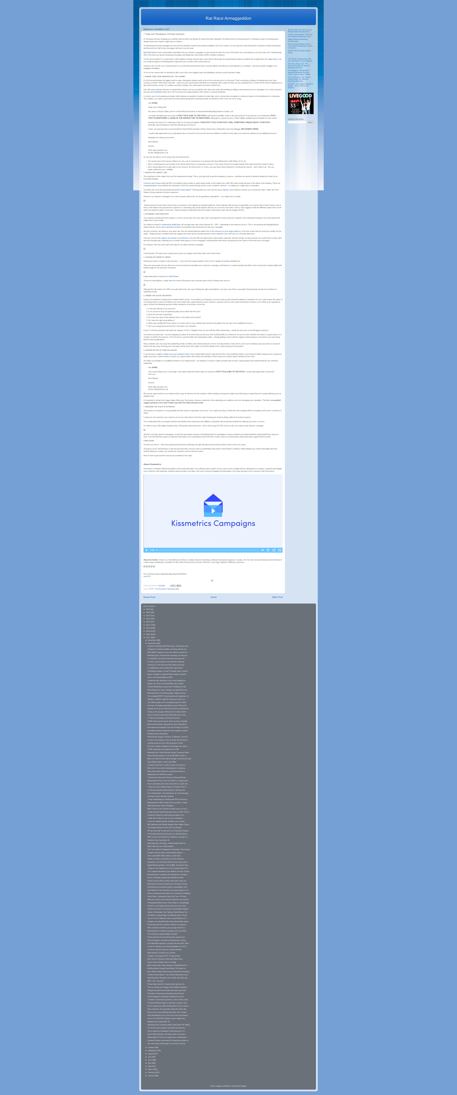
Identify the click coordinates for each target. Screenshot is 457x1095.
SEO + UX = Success (155, 981)
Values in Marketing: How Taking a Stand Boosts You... (168, 912)
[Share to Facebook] (178, 585)
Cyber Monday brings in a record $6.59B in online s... (167, 755)
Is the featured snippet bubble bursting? (162, 934)
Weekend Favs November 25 (158, 840)
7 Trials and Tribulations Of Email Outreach (163, 718)
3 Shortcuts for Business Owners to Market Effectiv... (167, 777)
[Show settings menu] (268, 550)
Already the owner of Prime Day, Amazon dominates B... (168, 709)
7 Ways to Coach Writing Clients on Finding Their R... (167, 787)
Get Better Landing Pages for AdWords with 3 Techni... (168, 915)
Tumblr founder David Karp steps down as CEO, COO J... (169, 812)
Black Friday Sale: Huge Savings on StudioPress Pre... (167, 965)
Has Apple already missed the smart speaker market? (167, 731)
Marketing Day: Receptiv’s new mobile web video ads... (168, 978)
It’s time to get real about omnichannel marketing (165, 662)
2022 (148, 622)
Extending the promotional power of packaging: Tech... (168, 887)
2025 (148, 612)
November (152, 643)
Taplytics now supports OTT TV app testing (163, 956)
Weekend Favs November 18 (158, 1022)
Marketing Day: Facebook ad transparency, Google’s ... (168, 874)
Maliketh (227, 1086)
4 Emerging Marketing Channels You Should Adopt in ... (168, 834)
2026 (148, 609)
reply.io (164, 238)
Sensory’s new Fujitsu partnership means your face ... (167, 906)
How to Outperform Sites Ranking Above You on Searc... (168, 1006)
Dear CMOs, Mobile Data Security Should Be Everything (168, 971)
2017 (148, 637)
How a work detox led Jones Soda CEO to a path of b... (168, 784)
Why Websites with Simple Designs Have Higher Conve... (168, 824)
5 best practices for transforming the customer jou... (166, 937)
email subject (185, 190)
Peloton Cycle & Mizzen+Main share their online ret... (167, 881)
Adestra (226, 190)
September (152, 1050)
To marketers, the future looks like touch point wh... (166, 658)
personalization (156, 92)
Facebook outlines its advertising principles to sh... (166, 815)
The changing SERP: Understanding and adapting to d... (168, 696)
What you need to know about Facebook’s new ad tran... (168, 899)
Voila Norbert (174, 276)
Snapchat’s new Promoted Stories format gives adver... (168, 862)
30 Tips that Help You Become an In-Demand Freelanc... (168, 831)
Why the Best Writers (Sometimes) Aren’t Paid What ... (167, 724)
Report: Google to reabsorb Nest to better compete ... (167, 674)
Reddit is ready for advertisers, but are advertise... (166, 859)
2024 (148, 615)
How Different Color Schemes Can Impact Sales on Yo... (168, 890)
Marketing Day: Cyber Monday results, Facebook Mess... (168, 752)
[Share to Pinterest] (180, 585)
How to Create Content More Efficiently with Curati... (167, 715)
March (150, 1069)
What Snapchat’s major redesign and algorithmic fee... (167, 690)
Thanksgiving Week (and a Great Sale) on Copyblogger (168, 903)
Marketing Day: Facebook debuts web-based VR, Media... (169, 1025)
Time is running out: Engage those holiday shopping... (167, 987)
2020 (148, 628)
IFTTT (148, 576)
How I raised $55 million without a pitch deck (164, 856)
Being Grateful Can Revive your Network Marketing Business (300, 31)
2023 (148, 619)
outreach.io (185, 238)
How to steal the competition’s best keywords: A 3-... (166, 1031)
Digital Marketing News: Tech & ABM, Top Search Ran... (168, 865)
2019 (148, 631)
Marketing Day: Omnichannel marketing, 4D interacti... (167, 655)
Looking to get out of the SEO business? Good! (165, 743)
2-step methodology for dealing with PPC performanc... (168, 799)
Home (214, 597)
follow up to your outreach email (176, 354)
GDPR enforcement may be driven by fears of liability (167, 721)
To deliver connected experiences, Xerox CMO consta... (168, 1000)
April (150, 1066)
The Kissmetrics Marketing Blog (167, 589)
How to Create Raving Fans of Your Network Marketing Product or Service (300, 46)
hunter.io (226, 265)
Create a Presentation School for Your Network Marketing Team (300, 35)
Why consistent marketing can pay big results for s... (167, 928)
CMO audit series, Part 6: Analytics (160, 806)
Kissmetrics (148, 469)
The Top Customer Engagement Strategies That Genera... (169, 849)
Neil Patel (147, 52)
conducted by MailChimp (170, 225)
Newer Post (149, 597)
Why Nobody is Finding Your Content (161, 953)
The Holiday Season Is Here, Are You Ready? (164, 827)
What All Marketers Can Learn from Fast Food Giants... (168, 1015)
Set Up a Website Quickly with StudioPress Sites (165, 878)
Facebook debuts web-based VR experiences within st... (168, 1040)
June (150, 1060)
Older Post (277, 597)
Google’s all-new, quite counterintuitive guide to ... (166, 853)
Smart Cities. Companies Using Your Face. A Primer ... (167, 896)
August (151, 1054)
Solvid (183, 560)
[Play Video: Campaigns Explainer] (213, 511)
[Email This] (171, 585)
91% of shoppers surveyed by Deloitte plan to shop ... (167, 940)
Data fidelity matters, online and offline (161, 762)
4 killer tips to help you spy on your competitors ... (166, 818)
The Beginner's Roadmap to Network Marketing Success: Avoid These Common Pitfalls (299, 72)
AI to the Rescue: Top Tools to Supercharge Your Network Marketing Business (299, 79)
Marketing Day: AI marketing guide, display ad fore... (167, 693)
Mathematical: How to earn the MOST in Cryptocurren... (168, 781)
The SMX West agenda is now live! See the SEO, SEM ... (168, 943)
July (149, 1057)
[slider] (207, 550)
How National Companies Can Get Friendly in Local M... (168, 727)
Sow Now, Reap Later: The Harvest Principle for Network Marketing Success (299, 66)
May (150, 1063)
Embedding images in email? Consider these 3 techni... (168, 671)
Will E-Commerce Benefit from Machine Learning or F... (168, 837)
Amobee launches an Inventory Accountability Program (168, 909)
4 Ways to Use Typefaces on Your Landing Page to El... (168, 868)
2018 (148, 634)
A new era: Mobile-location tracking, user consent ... (166, 821)
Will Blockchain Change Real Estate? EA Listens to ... (167, 968)
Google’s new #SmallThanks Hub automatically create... (168, 921)
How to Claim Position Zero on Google (161, 962)
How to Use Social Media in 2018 (159, 677)
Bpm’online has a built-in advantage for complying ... (167, 768)
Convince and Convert (152, 183)
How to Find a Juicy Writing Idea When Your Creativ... (167, 1012)
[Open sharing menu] (274, 550)
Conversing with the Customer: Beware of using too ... (167, 925)
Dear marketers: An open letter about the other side (166, 1009)
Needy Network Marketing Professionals (298, 40)
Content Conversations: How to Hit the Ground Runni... (168, 740)
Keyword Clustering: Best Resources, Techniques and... (168, 646)
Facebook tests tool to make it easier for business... (166, 765)
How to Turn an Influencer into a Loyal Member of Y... (167, 918)
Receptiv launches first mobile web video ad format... (167, 990)
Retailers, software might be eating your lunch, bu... (166, 699)
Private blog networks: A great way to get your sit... (166, 984)
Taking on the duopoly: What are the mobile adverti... (167, 712)
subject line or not (274, 59)
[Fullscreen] (280, 550)
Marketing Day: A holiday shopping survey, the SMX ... (167, 931)
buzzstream (172, 238)
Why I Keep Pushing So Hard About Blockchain (165, 959)
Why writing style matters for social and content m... (166, 771)
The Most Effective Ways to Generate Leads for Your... (167, 1003)
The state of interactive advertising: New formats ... (166, 993)
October (151, 1047)
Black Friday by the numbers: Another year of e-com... (167, 809)
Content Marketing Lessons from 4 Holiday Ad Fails (166, 687)
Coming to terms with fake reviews (160, 796)
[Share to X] (175, 585)
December (152, 640)
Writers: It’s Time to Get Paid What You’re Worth (165, 684)
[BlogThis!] (173, 585)
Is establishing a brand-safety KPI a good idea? (165, 668)
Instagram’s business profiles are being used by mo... (167, 649)
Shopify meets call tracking (157, 734)
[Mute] (262, 550)
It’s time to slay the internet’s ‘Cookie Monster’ (164, 949)
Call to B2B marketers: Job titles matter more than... (166, 1034)
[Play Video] (146, 550)
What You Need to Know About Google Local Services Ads (169, 759)
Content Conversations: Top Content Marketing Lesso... (168, 975)
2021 (148, 625)
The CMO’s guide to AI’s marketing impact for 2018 (166, 702)
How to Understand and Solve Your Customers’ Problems (168, 893)
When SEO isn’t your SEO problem (160, 846)
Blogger (243, 1086)
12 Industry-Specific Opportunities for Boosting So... (166, 790)
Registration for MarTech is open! (160, 774)
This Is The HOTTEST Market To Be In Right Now (166, 1018)
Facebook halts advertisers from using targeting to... (167, 680)
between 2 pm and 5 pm (226, 234)
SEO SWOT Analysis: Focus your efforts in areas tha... (167, 652)
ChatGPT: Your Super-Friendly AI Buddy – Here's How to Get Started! (300, 86)
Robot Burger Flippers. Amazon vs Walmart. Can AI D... (168, 737)
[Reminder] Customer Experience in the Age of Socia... (168, 884)
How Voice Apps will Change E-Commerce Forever (166, 1043)
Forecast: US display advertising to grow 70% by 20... (167, 705)
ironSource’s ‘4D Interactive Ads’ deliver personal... (166, 665)
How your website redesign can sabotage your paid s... (168, 746)
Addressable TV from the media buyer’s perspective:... (168, 1037)
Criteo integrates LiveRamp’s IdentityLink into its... (166, 996)
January (151, 1076)
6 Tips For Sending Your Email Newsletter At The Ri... (167, 946)
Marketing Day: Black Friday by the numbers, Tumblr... (167, 802)
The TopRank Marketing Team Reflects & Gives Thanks (168, 871)
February (151, 1072)
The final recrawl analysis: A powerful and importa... (166, 1028)
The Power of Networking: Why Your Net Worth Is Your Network (300, 60)
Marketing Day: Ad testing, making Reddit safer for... (167, 843)
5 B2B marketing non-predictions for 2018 (163, 749)
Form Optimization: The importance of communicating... (168, 793)
